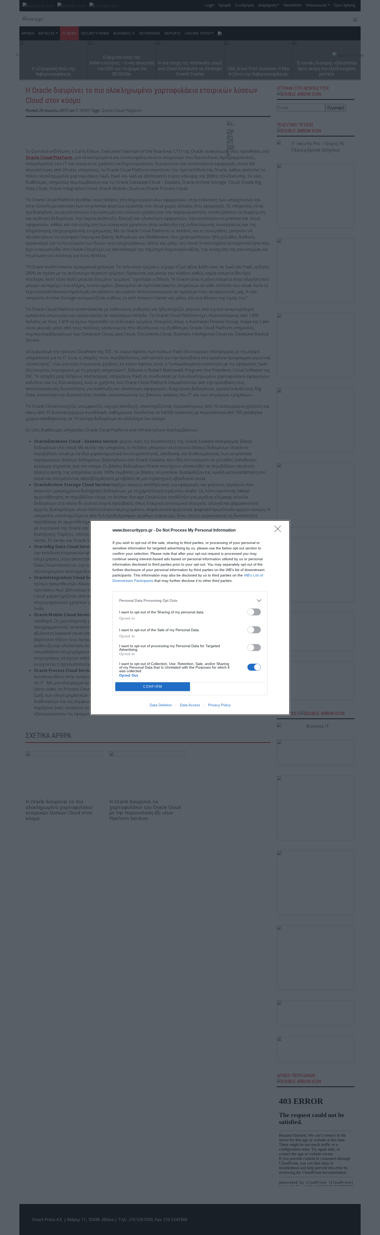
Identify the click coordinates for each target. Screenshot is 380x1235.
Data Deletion (161, 705)
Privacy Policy (219, 705)
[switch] (254, 611)
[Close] (279, 530)
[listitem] (190, 600)
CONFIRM (152, 686)
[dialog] (190, 617)
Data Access (190, 705)
